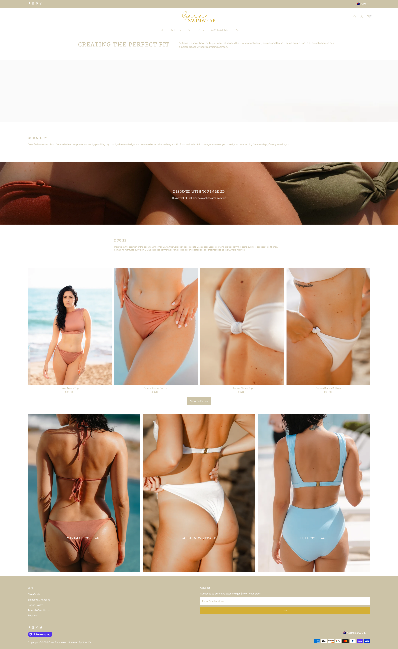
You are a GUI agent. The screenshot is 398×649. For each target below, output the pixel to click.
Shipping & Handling (39, 599)
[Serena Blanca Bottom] (328, 326)
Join (285, 610)
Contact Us (219, 30)
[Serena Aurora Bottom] (156, 326)
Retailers (32, 615)
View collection (199, 401)
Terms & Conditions (38, 610)
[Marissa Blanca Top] (242, 326)
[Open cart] (368, 16)
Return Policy (35, 604)
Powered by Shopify (79, 642)
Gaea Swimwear (58, 642)
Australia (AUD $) (356, 632)
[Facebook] (29, 4)
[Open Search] (355, 16)
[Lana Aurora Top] (69, 326)
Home (160, 30)
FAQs (237, 30)
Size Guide (34, 594)
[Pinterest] (37, 4)
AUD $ (363, 4)
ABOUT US (195, 30)
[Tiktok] (40, 4)
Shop (175, 30)
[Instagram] (33, 4)
